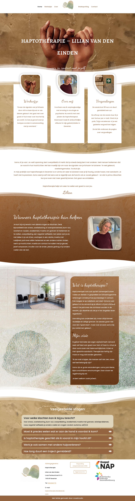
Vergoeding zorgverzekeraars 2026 (80, 465)
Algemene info (80, 472)
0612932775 (52, 483)
